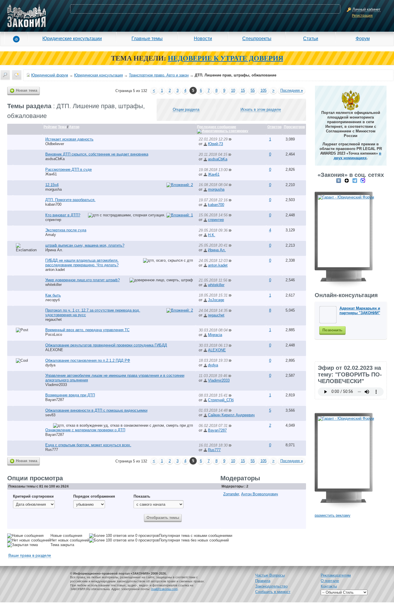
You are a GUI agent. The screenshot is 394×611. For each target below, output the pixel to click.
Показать (142, 496)
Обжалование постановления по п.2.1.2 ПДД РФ (87, 360)
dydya (50, 365)
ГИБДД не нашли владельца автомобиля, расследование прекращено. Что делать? (82, 262)
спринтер (53, 220)
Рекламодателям (336, 575)
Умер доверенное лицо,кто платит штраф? (82, 280)
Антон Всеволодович (259, 494)
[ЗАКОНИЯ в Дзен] (346, 180)
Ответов (274, 127)
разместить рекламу (332, 515)
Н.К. (211, 235)
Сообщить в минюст (272, 592)
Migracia (215, 335)
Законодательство (271, 586)
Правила (262, 581)
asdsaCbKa (55, 159)
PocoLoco (53, 334)
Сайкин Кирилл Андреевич (231, 415)
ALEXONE (54, 350)
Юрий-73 (215, 144)
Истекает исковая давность (69, 139)
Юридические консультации (72, 38)
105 (263, 90)
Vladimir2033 (56, 385)
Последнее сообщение (216, 127)
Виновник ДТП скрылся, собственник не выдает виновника (96, 154)
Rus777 (51, 449)
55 (253, 90)
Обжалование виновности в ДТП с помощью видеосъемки (96, 410)
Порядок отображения (94, 496)
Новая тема (26, 90)
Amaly (50, 235)
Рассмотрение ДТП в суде (68, 169)
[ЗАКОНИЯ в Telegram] (354, 180)
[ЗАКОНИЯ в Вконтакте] (338, 180)
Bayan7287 (54, 400)
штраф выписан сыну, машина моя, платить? (84, 245)
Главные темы (147, 38)
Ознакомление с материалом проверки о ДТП (85, 430)
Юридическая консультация (98, 75)
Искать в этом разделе (261, 109)
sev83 (50, 415)
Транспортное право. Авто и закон (159, 75)
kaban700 (53, 204)
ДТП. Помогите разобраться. (70, 200)
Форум (363, 38)
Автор (74, 127)
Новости (203, 38)
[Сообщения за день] (16, 74)
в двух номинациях (357, 155)
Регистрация (362, 16)
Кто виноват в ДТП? (62, 215)
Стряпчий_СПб (221, 400)
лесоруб (52, 300)
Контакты (329, 586)
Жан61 (51, 174)
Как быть (53, 295)
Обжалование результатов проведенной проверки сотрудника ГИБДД (106, 345)
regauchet (53, 319)
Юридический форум (49, 75)
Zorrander (231, 494)
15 (243, 90)
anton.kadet (55, 269)
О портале (330, 581)
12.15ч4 (52, 185)
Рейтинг (50, 127)
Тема (62, 127)
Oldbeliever (54, 144)
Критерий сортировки (33, 496)
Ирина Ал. (54, 250)
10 (233, 90)
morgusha (53, 189)
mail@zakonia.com (164, 589)
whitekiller (53, 284)
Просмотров (294, 127)
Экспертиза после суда (65, 230)
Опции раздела (186, 109)
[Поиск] (5, 74)
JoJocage (216, 300)
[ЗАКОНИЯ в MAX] (363, 180)
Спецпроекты (256, 38)
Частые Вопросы (270, 575)
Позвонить (332, 330)
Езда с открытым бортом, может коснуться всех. (88, 445)
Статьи (310, 38)
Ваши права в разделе (29, 555)
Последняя (291, 90)
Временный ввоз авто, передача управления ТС (87, 330)
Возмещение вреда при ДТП (70, 395)
